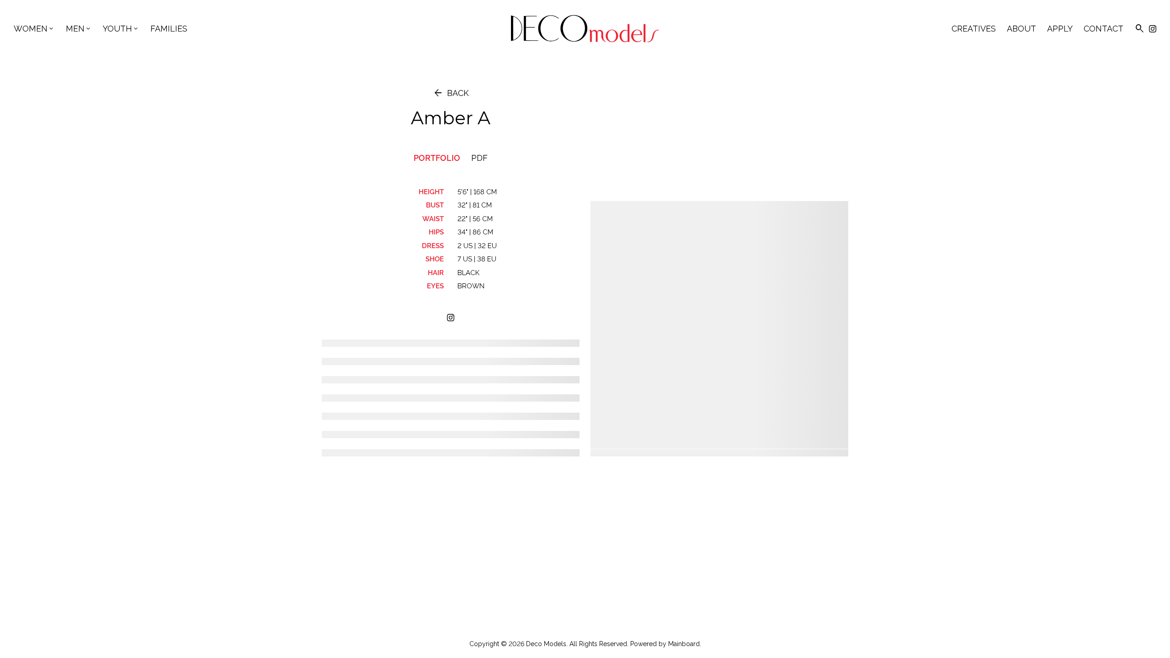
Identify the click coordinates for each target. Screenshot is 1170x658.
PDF (479, 158)
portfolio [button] (437, 158)
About (1021, 28)
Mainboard (684, 643)
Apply (1060, 28)
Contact (1103, 28)
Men (79, 28)
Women (34, 28)
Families (168, 28)
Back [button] (450, 93)
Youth (121, 28)
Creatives (974, 28)
